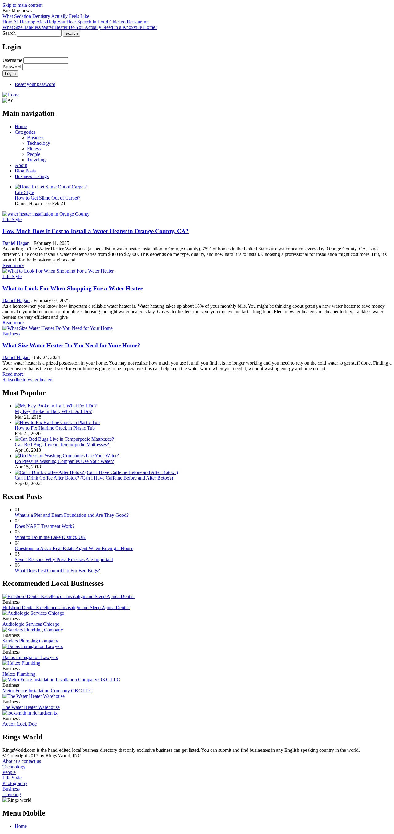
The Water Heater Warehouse (31, 707)
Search (9, 33)
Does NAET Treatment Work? (44, 526)
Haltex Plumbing (18, 674)
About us (11, 761)
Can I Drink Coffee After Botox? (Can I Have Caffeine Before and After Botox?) (94, 477)
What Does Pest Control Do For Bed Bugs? (57, 570)
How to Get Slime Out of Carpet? (47, 197)
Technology (38, 143)
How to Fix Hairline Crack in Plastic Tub (55, 428)
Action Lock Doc (19, 724)
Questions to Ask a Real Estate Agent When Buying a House (74, 548)
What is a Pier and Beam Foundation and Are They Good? (72, 515)
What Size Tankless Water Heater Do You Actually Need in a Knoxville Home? (79, 27)
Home (21, 126)
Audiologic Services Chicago (30, 624)
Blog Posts (25, 170)
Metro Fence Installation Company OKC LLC (47, 690)
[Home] (10, 94)
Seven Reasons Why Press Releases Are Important (64, 559)
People (33, 154)
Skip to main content (22, 5)
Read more (13, 265)
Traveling (36, 159)
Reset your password (35, 84)
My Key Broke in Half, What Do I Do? (53, 411)
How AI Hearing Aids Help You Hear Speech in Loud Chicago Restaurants (75, 21)
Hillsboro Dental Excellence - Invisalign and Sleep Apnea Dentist (66, 607)
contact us (31, 761)
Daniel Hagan (16, 243)
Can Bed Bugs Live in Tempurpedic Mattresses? (62, 444)
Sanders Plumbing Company (30, 640)
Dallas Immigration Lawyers (30, 657)
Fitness (34, 148)
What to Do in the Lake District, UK (50, 537)
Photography (14, 783)
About (21, 165)
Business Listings (32, 176)
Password (11, 66)
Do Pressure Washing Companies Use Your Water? (64, 461)
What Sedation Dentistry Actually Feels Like (45, 16)
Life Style (24, 192)
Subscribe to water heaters (27, 379)
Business (35, 137)
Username (12, 60)
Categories (25, 132)
